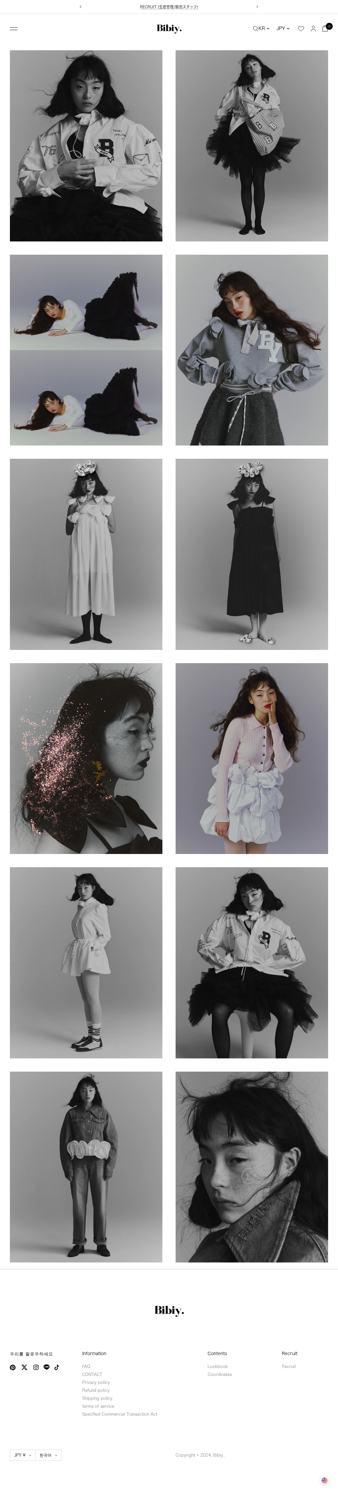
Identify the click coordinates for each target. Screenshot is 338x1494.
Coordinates (220, 1374)
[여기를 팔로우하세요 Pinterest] (13, 1367)
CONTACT (92, 1374)
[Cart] (325, 28)
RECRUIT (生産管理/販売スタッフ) (169, 7)
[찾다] (255, 28)
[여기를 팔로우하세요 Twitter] (24, 1367)
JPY (281, 28)
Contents (217, 1353)
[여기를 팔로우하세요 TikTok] (56, 1367)
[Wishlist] (301, 28)
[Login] (313, 28)
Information (94, 1353)
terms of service (98, 1406)
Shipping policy (97, 1398)
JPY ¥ (19, 1455)
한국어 (45, 1455)
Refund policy (96, 1390)
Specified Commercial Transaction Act (119, 1414)
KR (261, 28)
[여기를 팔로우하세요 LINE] (47, 1367)
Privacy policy (96, 1382)
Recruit (289, 1353)
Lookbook (218, 1366)
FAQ (86, 1366)
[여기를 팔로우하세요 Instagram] (36, 1367)
